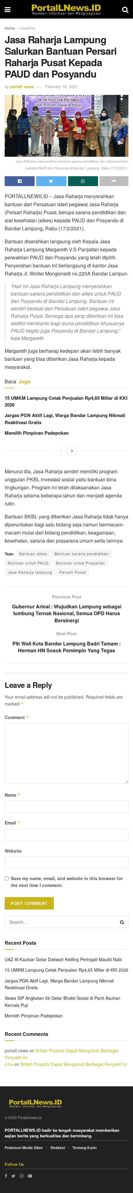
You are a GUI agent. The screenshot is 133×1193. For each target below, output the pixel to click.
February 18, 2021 (61, 86)
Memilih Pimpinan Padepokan (37, 432)
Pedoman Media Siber (24, 1147)
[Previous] (61, 450)
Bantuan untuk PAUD (28, 562)
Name (13, 795)
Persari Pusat (72, 572)
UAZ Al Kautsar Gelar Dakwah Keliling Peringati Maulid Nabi (63, 959)
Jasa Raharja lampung (30, 572)
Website (13, 851)
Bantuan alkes (33, 553)
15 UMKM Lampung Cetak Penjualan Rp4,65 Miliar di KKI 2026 (66, 970)
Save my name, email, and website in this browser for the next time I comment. (67, 881)
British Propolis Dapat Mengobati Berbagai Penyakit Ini (73, 1064)
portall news (22, 86)
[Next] (72, 450)
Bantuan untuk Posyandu (80, 562)
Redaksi (57, 1147)
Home (10, 28)
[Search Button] (122, 922)
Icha (9, 1064)
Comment (17, 717)
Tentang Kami (84, 1147)
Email (12, 823)
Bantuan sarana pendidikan (81, 553)
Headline (27, 28)
